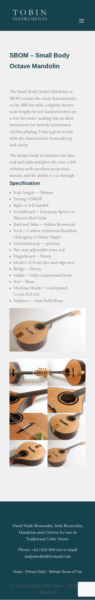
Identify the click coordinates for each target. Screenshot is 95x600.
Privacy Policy (35, 572)
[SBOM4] (29, 439)
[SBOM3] (67, 439)
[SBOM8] (29, 385)
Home (18, 572)
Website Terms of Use (65, 572)
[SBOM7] (67, 385)
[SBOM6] (29, 411)
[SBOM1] (67, 466)
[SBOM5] (67, 411)
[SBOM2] (29, 466)
